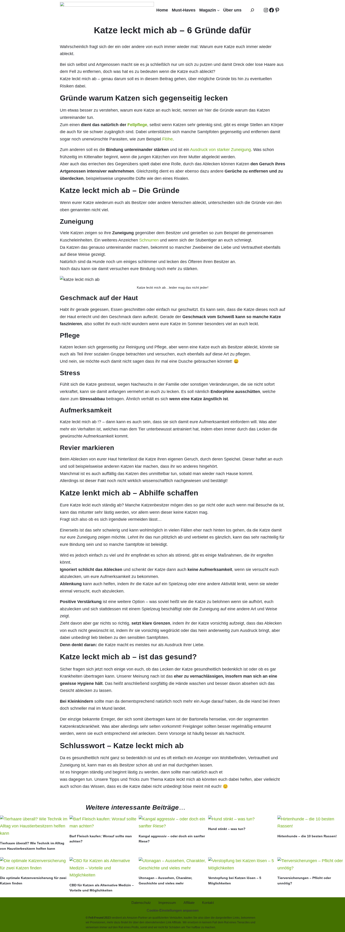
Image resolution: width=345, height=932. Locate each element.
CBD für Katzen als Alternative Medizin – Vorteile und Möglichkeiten (101, 887)
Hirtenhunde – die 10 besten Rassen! (307, 836)
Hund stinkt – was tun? (226, 829)
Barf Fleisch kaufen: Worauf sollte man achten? (100, 838)
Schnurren (149, 240)
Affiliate (176, 922)
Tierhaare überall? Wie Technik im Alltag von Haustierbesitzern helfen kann (32, 845)
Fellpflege (137, 124)
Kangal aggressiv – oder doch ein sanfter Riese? (172, 838)
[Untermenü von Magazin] (218, 10)
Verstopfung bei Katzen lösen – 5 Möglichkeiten (234, 880)
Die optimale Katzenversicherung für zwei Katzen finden (33, 880)
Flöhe (167, 139)
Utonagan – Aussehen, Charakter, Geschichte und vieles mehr (165, 880)
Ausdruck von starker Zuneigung (220, 149)
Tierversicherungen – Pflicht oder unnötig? (304, 880)
